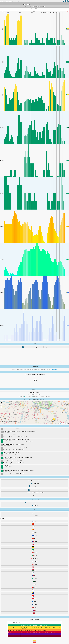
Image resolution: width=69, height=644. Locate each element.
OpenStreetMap (62, 423)
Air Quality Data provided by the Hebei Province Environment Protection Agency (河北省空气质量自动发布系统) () (34, 369)
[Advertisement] (32, 357)
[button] (54, 419)
